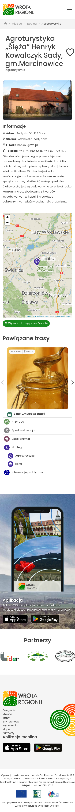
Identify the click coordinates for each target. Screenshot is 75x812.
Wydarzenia (10, 725)
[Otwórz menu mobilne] (69, 9)
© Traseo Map (39, 316)
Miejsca (17, 24)
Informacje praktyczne (27, 472)
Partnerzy (8, 733)
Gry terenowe (11, 721)
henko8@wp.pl (27, 145)
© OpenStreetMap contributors (59, 316)
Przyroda (18, 422)
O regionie (9, 710)
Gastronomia (21, 439)
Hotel (18, 464)
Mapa (6, 729)
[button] (37, 261)
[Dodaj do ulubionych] (70, 53)
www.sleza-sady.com (32, 139)
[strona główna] (5, 24)
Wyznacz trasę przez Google (28, 323)
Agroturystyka (51, 24)
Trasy (6, 718)
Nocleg (32, 24)
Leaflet (28, 316)
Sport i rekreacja (23, 430)
